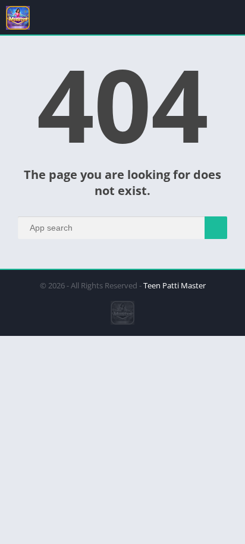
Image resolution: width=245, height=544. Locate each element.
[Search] (216, 227)
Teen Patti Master (174, 285)
